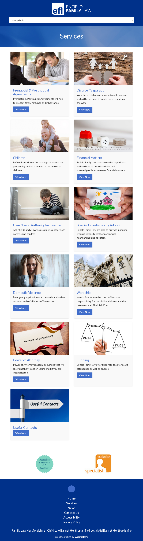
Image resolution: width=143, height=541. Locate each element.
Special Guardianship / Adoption (100, 225)
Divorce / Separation (91, 90)
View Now (21, 109)
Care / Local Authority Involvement (38, 225)
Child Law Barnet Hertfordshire (68, 530)
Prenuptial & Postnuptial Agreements (31, 92)
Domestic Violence (27, 292)
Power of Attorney (26, 360)
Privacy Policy (71, 522)
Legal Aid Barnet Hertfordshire (111, 530)
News (71, 508)
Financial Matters (89, 157)
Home (71, 498)
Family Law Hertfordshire (28, 530)
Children (19, 157)
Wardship (84, 292)
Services (71, 503)
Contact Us (71, 513)
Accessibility (71, 517)
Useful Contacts (25, 427)
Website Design (63, 536)
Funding (83, 360)
